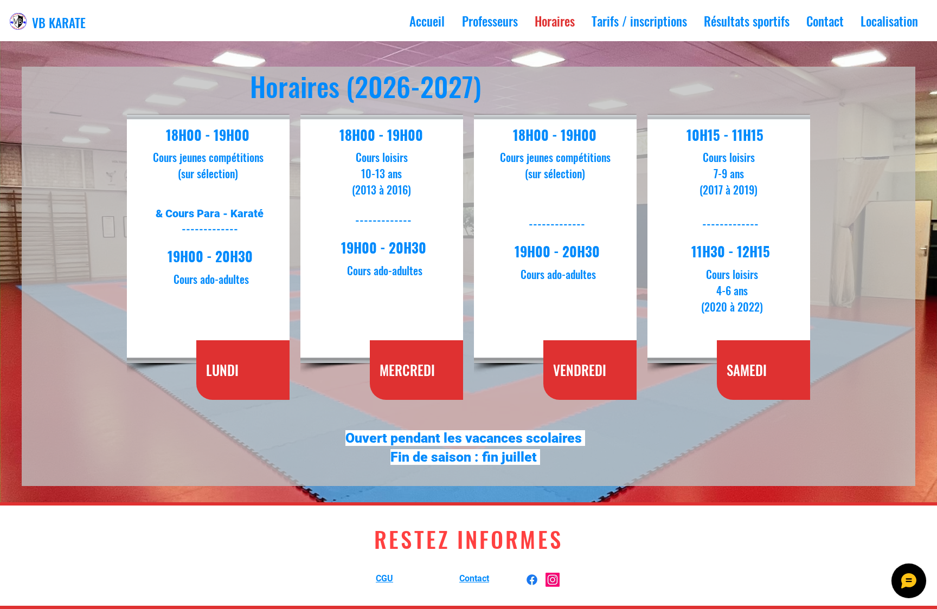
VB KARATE (59, 23)
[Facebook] (532, 580)
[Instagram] (552, 580)
